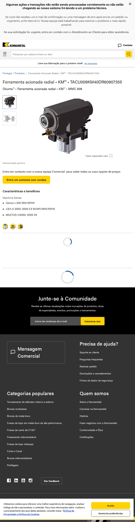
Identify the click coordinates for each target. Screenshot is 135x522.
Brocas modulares (17, 409)
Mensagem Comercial (30, 352)
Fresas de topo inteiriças (20, 444)
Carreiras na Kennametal (93, 409)
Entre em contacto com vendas (26, 180)
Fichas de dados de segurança (96, 380)
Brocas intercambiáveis (19, 458)
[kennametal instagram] (30, 481)
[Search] (129, 54)
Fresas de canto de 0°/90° (21, 430)
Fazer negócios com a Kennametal (98, 423)
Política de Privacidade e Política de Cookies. (39, 512)
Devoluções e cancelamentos (95, 373)
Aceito (110, 505)
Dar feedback (51, 481)
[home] (12, 46)
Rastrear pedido (88, 366)
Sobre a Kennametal (90, 402)
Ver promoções (90, 63)
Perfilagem (12, 465)
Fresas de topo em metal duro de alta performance (34, 423)
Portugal (7, 73)
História (84, 416)
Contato (127, 45)
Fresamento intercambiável (21, 437)
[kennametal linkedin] (16, 481)
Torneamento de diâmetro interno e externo (30, 402)
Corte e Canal (14, 451)
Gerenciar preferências (110, 513)
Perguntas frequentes (91, 359)
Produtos (20, 73)
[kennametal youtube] (23, 481)
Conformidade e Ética (91, 430)
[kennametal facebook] (9, 481)
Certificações (87, 437)
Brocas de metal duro (18, 416)
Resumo (15, 277)
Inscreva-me (93, 321)
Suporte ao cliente (89, 352)
